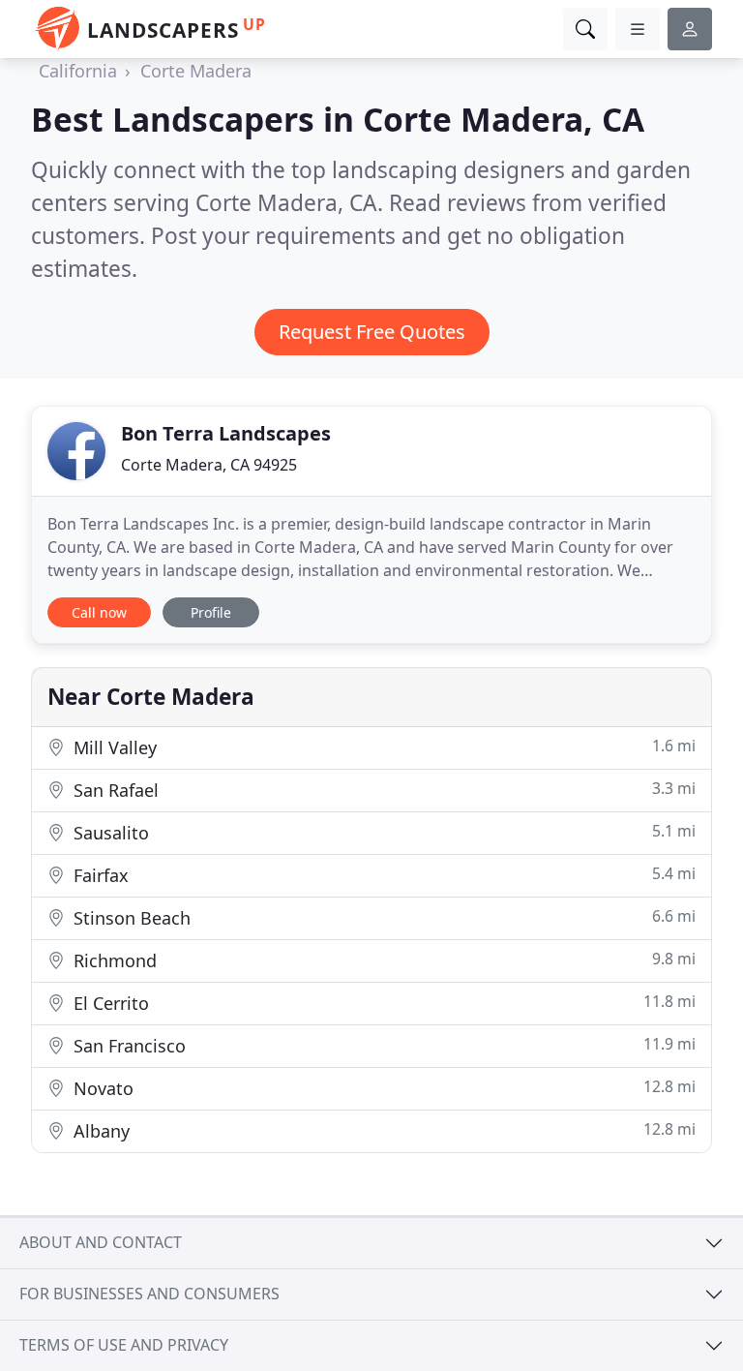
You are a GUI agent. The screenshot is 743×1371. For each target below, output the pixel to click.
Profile (211, 612)
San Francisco (382, 1045)
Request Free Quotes (372, 332)
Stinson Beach (382, 917)
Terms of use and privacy (123, 1345)
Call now (99, 612)
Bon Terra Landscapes (226, 433)
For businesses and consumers (149, 1293)
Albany (382, 1130)
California (78, 70)
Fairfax (382, 875)
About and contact (100, 1242)
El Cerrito (382, 1002)
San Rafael (382, 789)
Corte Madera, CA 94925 (209, 464)
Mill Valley (382, 747)
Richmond (382, 960)
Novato (382, 1088)
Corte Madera (196, 70)
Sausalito (382, 832)
